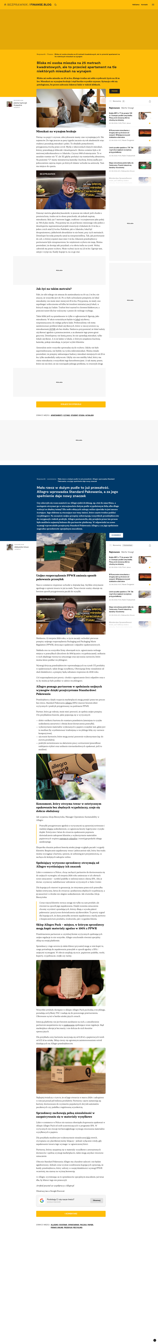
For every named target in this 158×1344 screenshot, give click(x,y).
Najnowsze (114, 108)
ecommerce (116, 535)
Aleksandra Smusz (128, 171)
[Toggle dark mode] (55, 4)
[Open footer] (154, 1340)
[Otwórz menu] (152, 4)
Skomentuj (118, 101)
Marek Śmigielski (128, 140)
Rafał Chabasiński (128, 156)
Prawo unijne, (57, 1227)
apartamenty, (57, 415)
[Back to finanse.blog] (40, 5)
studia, (82, 415)
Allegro (68, 703)
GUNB (52, 329)
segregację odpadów (68, 839)
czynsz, (66, 415)
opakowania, (74, 1225)
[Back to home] (16, 4)
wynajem (89, 415)
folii (88, 1138)
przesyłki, (68, 1227)
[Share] (150, 101)
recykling (77, 1227)
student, (74, 415)
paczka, (83, 1225)
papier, (91, 1225)
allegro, (55, 1225)
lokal (77, 320)
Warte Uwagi (127, 108)
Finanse (115, 91)
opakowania (69, 1025)
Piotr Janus (126, 123)
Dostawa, (63, 1225)
